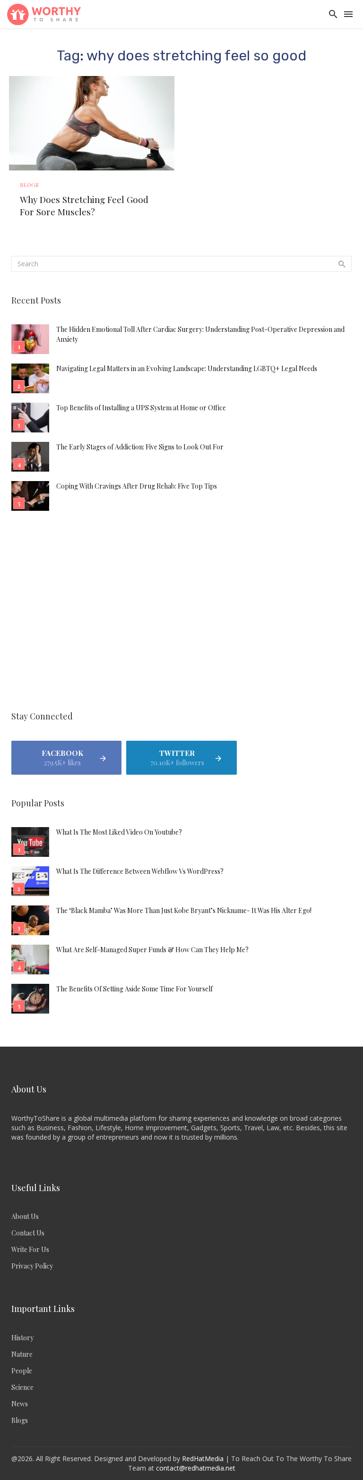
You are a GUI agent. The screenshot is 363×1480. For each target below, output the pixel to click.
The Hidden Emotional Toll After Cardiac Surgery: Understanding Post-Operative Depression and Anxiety (200, 334)
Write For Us (30, 1249)
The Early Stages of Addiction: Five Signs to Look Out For (140, 446)
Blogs (29, 184)
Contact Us (27, 1232)
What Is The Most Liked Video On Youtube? (119, 832)
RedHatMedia (203, 1458)
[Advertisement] (181, 612)
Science (22, 1387)
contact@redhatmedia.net (195, 1467)
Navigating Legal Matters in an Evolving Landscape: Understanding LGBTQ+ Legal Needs (186, 368)
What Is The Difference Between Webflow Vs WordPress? (140, 871)
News (19, 1403)
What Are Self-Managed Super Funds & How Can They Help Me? (152, 949)
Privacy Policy (32, 1265)
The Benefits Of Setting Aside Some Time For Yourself (134, 988)
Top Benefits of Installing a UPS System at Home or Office (141, 407)
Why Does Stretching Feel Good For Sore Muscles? (84, 206)
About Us (25, 1216)
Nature (22, 1354)
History (22, 1337)
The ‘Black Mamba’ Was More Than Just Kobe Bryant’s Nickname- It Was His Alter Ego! (183, 910)
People (21, 1370)
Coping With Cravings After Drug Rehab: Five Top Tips (136, 486)
